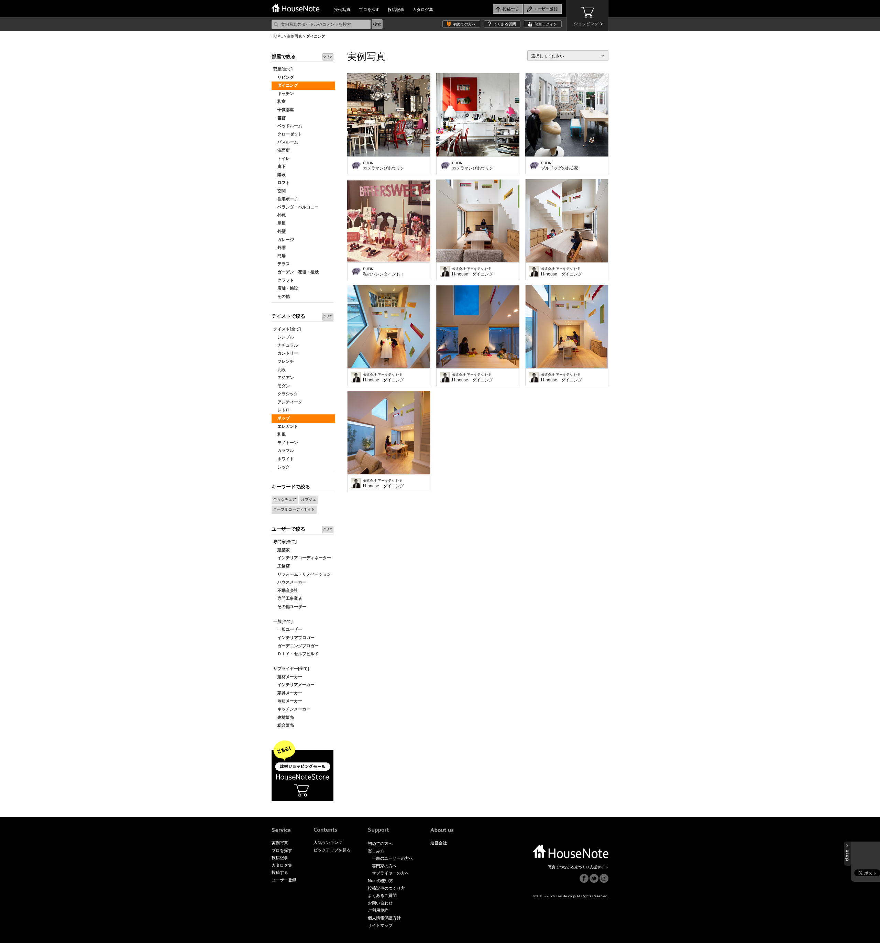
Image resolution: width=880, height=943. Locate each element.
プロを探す (369, 9)
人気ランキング (328, 842)
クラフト (283, 280)
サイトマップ (380, 925)
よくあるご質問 (382, 895)
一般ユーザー (287, 629)
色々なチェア (284, 499)
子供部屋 (283, 109)
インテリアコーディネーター (302, 557)
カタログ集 (422, 9)
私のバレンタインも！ (383, 272)
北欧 (279, 369)
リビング (283, 77)
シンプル (283, 337)
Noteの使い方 (380, 880)
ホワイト (283, 458)
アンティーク (287, 402)
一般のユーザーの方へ (392, 858)
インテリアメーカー (294, 684)
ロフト (281, 182)
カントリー (285, 353)
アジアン (283, 377)
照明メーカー (287, 700)
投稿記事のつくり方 (386, 888)
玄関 (279, 190)
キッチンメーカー (291, 709)
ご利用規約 (378, 910)
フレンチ (283, 361)
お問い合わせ (380, 903)
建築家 (281, 550)
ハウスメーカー (289, 582)
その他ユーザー (289, 606)
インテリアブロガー (294, 637)
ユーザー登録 (284, 880)
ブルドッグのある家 (559, 166)
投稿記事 (396, 9)
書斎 (279, 118)
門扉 (279, 255)
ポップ (281, 418)
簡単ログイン (546, 24)
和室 (279, 101)
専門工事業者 (287, 598)
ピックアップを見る (332, 850)
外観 (279, 215)
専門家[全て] (285, 541)
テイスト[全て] (287, 329)
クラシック (285, 393)
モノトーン (285, 442)
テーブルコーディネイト (294, 509)
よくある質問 (504, 24)
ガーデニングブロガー (296, 645)
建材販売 (283, 717)
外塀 (279, 247)
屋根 (279, 223)
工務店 (281, 566)
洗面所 (281, 150)
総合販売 (283, 725)
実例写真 (342, 9)
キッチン (283, 93)
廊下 (279, 166)
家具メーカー (287, 693)
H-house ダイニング (472, 272)
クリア (327, 56)
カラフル (283, 450)
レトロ (281, 410)
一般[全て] (283, 621)
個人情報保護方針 (384, 917)
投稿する (280, 872)
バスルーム (285, 142)
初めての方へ (464, 24)
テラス (281, 263)
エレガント (285, 426)
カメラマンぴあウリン (383, 166)
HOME (277, 36)
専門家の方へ (384, 866)
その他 (281, 296)
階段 (279, 174)
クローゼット (287, 134)
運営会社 (438, 843)
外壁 (279, 231)
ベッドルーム (287, 125)
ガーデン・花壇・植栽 (296, 272)
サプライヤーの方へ (390, 873)
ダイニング (285, 85)
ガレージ (283, 239)
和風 (279, 434)
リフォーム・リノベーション (302, 574)
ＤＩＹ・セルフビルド (296, 653)
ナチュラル (285, 345)
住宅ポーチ (285, 199)
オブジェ (308, 499)
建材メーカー (287, 676)
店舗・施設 (285, 288)
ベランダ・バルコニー (296, 207)
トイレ (281, 158)
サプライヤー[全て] (291, 668)
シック (281, 467)
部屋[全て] (283, 69)
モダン (281, 385)
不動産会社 (285, 590)
